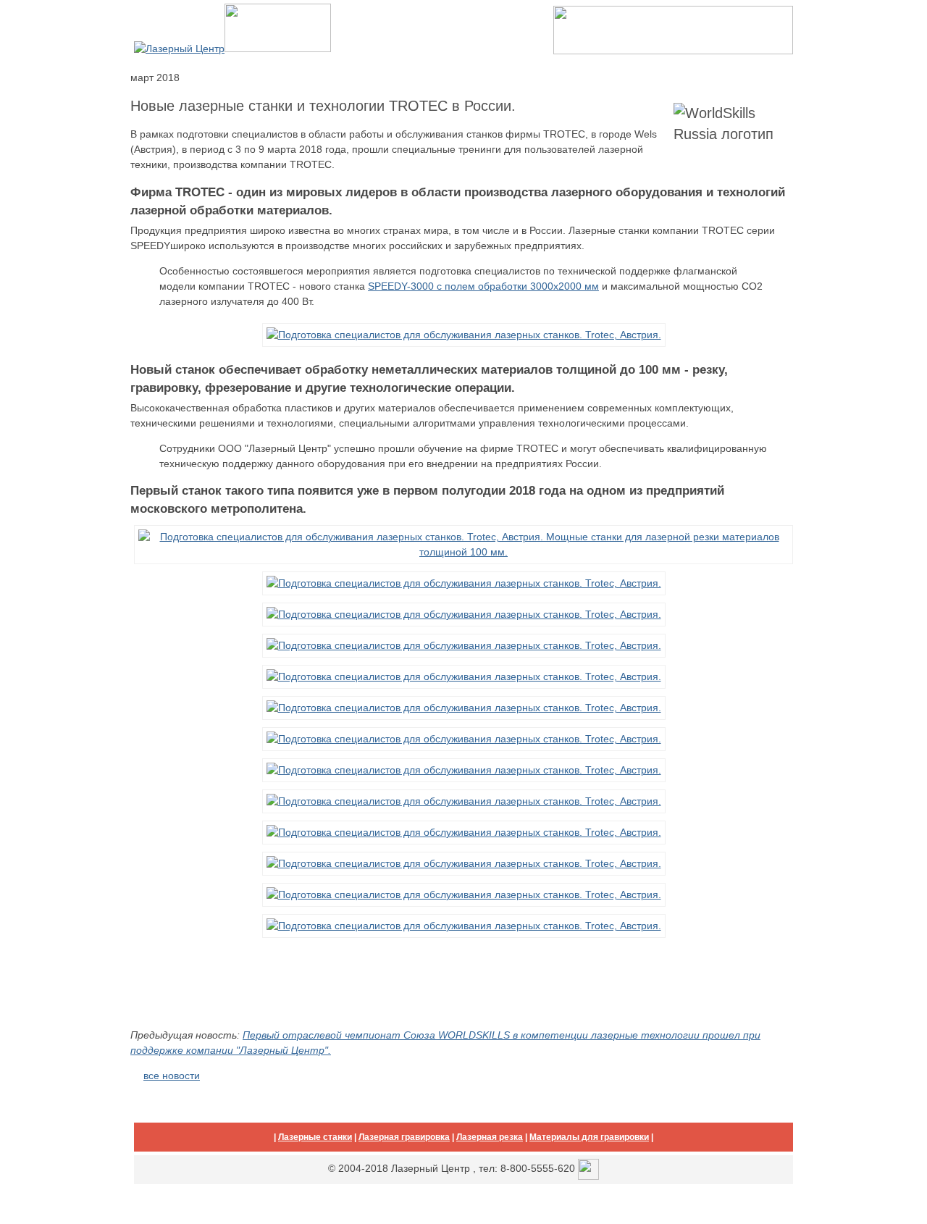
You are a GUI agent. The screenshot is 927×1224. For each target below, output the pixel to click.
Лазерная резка (489, 1137)
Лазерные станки (315, 1137)
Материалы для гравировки (589, 1137)
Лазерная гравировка (404, 1137)
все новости (171, 1075)
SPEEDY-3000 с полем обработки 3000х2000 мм (483, 286)
